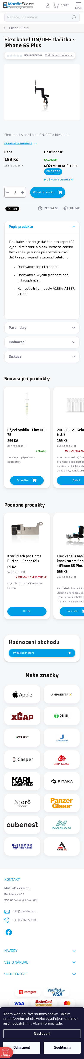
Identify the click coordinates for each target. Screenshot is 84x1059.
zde (59, 1023)
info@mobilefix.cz (25, 911)
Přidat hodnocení (23, 653)
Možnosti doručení (58, 180)
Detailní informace (18, 143)
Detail (26, 611)
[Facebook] (8, 931)
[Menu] (78, 5)
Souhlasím (62, 1047)
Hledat (74, 17)
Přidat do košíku (43, 192)
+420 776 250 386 (25, 920)
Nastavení (42, 1034)
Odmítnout (21, 1047)
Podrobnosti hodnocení (59, 55)
